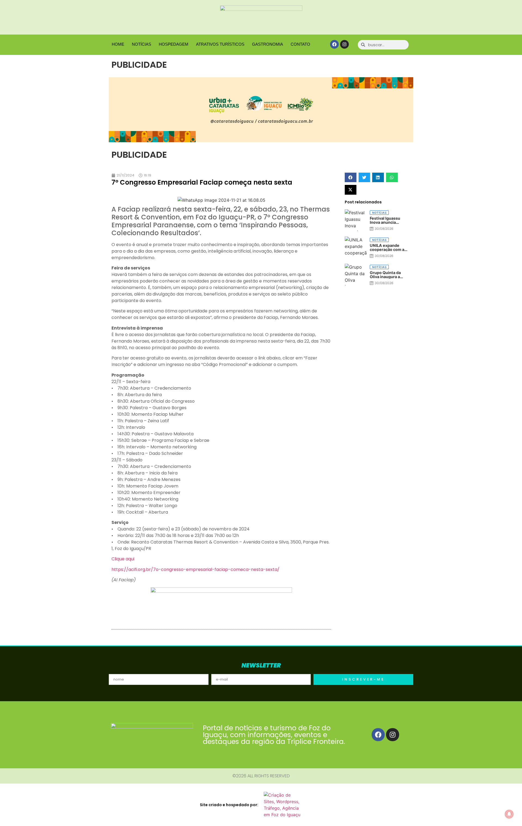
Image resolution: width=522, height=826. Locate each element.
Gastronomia (267, 44)
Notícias (141, 44)
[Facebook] (334, 44)
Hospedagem (173, 44)
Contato (300, 44)
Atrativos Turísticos (220, 44)
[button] (350, 177)
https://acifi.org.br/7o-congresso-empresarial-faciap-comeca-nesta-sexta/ (195, 569)
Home (118, 44)
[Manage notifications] (509, 814)
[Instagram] (344, 44)
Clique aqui (122, 559)
